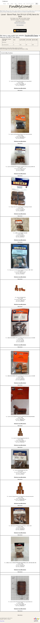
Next (24, 3)
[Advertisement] (20, 99)
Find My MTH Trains (31, 35)
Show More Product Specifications (20, 22)
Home (8, 3)
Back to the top (20, 90)
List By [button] (12, 3)
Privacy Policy (2, 621)
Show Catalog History (20, 25)
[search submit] (37, 3)
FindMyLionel (5, 1)
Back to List (20, 3)
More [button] (16, 3)
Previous (4, 3)
